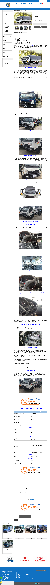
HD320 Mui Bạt (17, 576)
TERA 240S (4, 44)
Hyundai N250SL (17, 572)
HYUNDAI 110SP (5, 23)
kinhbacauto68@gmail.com (8, 579)
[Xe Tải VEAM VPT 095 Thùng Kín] (8, 531)
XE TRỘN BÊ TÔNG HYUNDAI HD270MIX (7, 33)
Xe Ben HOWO (5, 48)
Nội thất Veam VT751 (18, 39)
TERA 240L (4, 45)
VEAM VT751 (5, 53)
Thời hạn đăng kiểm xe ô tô (29, 576)
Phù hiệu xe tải (27, 575)
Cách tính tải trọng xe (28, 577)
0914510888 (45, 3)
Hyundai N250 (17, 571)
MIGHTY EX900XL (5, 19)
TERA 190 (4, 41)
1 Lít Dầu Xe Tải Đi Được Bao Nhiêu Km (30, 571)
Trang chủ (4, 8)
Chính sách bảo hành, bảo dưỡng (30, 578)
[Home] (8, 5)
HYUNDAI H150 (5, 14)
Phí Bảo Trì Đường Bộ (28, 570)
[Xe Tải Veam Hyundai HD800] (42, 531)
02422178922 (6, 578)
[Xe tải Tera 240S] (19, 531)
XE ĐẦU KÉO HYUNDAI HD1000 (7, 37)
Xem (8, 538)
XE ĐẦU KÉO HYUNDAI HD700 (7, 36)
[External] (31, 402)
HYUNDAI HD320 (5, 30)
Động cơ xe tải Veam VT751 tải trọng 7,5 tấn (21, 40)
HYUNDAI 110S (5, 22)
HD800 (19, 356)
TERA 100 (4, 40)
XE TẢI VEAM (8, 8)
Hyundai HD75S (17, 573)
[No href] (10, 559)
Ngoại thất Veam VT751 (19, 38)
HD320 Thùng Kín (17, 577)
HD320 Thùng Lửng (17, 575)
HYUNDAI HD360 (5, 31)
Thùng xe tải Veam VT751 (19, 41)
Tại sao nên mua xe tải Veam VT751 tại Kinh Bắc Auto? (23, 43)
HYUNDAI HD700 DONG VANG (7, 26)
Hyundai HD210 (17, 574)
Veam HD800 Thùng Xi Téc (6, 56)
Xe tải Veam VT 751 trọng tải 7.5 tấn (15, 8)
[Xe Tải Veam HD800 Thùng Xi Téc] (30, 531)
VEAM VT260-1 (5, 52)
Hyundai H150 (17, 570)
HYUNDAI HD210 (5, 27)
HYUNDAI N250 (5, 15)
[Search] (47, 1)
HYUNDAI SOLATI (5, 63)
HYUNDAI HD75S (5, 18)
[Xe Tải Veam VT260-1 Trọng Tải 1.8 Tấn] (8, 546)
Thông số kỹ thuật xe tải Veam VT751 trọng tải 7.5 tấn (23, 42)
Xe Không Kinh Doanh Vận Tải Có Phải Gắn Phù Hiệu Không (30, 574)
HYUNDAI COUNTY (5, 62)
